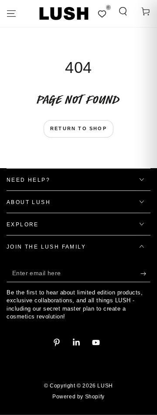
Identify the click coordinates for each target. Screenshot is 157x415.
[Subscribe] (145, 273)
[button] (123, 11)
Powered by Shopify (78, 397)
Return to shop (78, 128)
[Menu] (11, 13)
